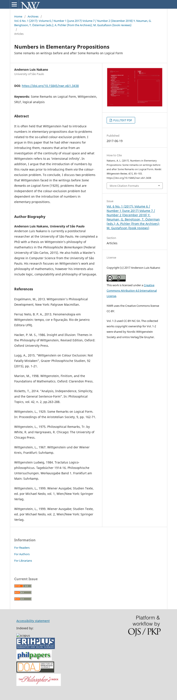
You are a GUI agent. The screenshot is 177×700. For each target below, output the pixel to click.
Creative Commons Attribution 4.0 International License (132, 290)
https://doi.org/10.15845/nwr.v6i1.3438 (50, 86)
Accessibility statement (33, 621)
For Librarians (23, 561)
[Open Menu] (14, 4)
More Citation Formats (124, 186)
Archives (33, 16)
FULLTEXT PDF (122, 120)
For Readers (22, 548)
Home (18, 16)
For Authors (22, 554)
